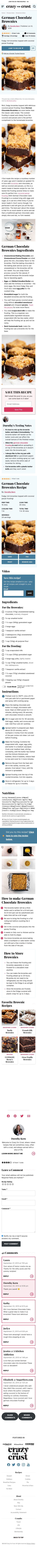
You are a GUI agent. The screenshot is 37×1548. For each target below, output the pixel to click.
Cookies (27, 1479)
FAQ (18, 1503)
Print (10, 562)
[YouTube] (28, 1466)
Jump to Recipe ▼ (15, 48)
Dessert (9, 1476)
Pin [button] (27, 557)
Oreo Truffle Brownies (27, 1058)
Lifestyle (18, 1528)
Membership (18, 1531)
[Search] (34, 6)
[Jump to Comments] (33, 48)
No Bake (9, 1489)
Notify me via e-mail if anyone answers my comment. (14, 1237)
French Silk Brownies (27, 1031)
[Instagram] (23, 1466)
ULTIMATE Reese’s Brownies (9, 1059)
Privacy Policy (31, 1543)
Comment (6, 1208)
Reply (6, 1276)
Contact (18, 1509)
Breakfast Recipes (9, 1482)
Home (3, 13)
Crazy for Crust (18, 1454)
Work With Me (18, 1506)
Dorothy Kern (15, 26)
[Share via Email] (28, 1116)
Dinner (28, 1476)
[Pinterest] (18, 1466)
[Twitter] (13, 1466)
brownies (14, 183)
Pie (28, 1482)
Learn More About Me (12, 1154)
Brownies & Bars (20, 13)
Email (6, 589)
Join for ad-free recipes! (17, 1)
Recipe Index (10, 13)
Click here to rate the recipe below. (20, 835)
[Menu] (2, 6)
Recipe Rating (7, 1182)
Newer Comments (27, 1416)
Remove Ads (27, 562)
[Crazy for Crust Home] (18, 7)
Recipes (10, 1054)
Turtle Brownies (10, 1031)
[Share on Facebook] (8, 1116)
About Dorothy (18, 1499)
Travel (18, 1522)
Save (10, 557)
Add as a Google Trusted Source (14, 53)
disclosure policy (11, 101)
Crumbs (18, 1518)
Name (4, 1189)
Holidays (9, 1479)
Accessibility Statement (18, 1512)
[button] (2, 33)
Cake (9, 1485)
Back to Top (18, 1537)
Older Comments (10, 1416)
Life (18, 1525)
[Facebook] (8, 1466)
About (18, 1496)
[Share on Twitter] (21, 1116)
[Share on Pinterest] (15, 1116)
